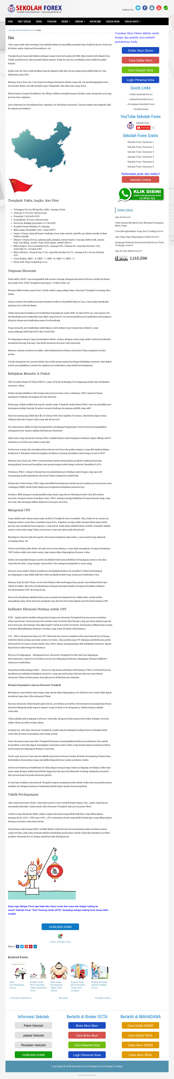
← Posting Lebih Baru (19, 998)
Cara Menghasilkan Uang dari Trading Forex (139, 231)
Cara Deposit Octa (140, 70)
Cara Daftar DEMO (140, 1025)
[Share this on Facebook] (17, 946)
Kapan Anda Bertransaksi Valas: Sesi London (78, 986)
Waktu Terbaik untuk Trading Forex (99, 985)
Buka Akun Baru (87, 1025)
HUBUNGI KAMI (60, 926)
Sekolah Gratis (133, 21)
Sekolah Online (113, 21)
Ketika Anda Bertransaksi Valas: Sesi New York (38, 986)
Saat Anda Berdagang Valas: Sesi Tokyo (56, 986)
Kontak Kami (95, 21)
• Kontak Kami (140, 109)
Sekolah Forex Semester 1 (140, 142)
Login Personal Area (140, 79)
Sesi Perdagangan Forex (17, 985)
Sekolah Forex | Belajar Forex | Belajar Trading (97, 1066)
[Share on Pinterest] (30, 946)
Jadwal (39, 21)
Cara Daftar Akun (140, 60)
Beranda (63, 998)
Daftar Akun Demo (140, 50)
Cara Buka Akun (87, 1035)
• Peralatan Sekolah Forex (141, 104)
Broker (66, 21)
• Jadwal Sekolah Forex (140, 99)
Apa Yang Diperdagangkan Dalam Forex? (137, 237)
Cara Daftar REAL (140, 1035)
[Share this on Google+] (26, 946)
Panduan (80, 21)
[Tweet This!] (22, 946)
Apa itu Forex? (123, 217)
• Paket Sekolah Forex (140, 94)
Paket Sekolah (24, 21)
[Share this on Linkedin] (35, 946)
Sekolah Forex (26, 30)
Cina (11, 37)
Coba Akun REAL (141, 1055)
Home (10, 21)
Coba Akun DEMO (140, 1045)
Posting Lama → (103, 998)
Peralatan (51, 21)
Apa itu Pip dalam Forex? (128, 251)
